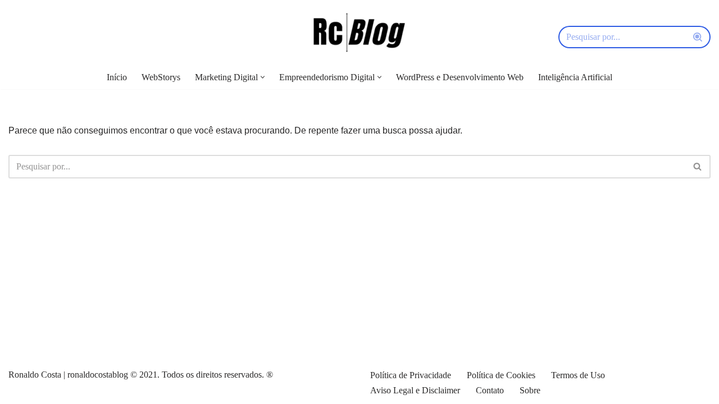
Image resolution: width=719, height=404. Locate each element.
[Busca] (698, 37)
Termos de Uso (578, 375)
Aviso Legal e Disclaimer (415, 389)
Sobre (530, 389)
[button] (263, 77)
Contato (490, 389)
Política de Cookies (501, 375)
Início (117, 77)
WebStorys (161, 77)
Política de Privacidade (410, 375)
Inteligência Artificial (575, 77)
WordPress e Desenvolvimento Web (460, 77)
